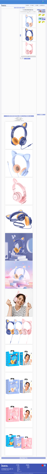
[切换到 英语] (43, 1)
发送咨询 (27, 58)
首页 (15, 7)
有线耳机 (23, 7)
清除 (28, 56)
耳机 (20, 7)
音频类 (18, 7)
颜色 (20, 35)
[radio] (29, 21)
